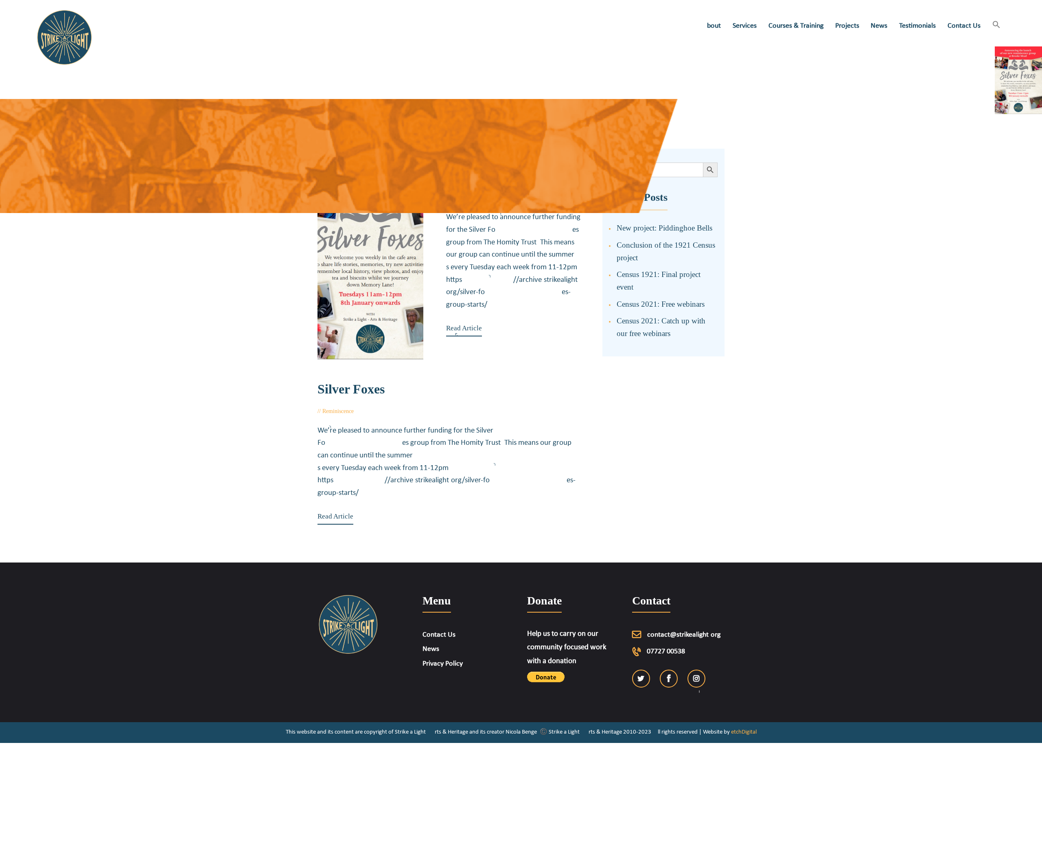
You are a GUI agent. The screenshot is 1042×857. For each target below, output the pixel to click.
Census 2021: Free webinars (661, 304)
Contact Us (438, 635)
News (430, 649)
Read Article (464, 328)
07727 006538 (666, 651)
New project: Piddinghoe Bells (664, 228)
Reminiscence (338, 411)
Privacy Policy (442, 664)
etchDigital (744, 732)
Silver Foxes (351, 389)
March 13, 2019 (381, 411)
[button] (996, 25)
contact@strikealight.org (683, 635)
